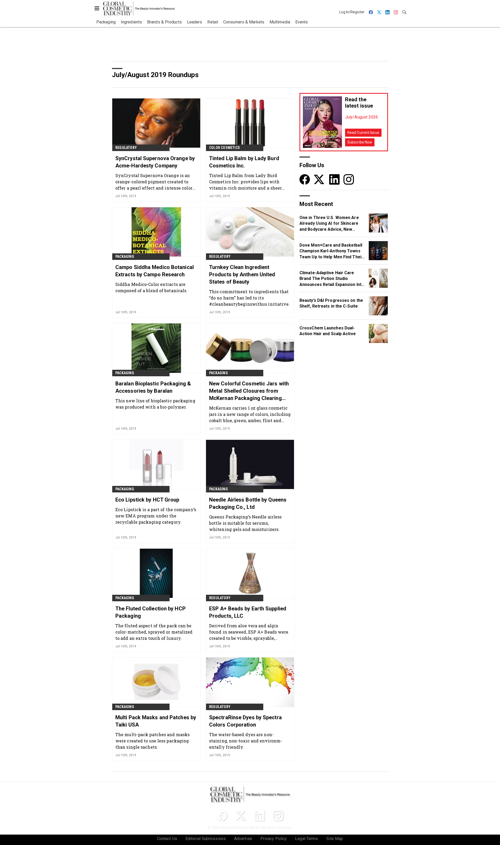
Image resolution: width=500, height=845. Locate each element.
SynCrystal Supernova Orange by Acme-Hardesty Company (155, 162)
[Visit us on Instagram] (348, 179)
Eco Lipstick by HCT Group (147, 500)
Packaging (124, 256)
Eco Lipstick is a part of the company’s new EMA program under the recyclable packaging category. (155, 516)
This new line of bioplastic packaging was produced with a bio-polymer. (155, 404)
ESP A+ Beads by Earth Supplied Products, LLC (247, 612)
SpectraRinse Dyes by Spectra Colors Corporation (245, 721)
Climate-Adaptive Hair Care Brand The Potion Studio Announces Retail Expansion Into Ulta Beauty (331, 278)
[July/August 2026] (322, 122)
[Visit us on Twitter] (319, 179)
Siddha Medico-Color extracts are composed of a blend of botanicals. (151, 287)
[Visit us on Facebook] (304, 179)
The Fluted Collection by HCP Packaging (150, 612)
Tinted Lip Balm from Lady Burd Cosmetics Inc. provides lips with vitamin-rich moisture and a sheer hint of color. (245, 182)
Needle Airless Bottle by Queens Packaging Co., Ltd (247, 503)
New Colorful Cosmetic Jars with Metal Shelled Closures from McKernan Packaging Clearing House (249, 391)
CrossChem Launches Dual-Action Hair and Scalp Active (327, 331)
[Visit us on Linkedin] (334, 179)
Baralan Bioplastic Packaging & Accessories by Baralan (153, 387)
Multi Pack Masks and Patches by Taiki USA (155, 721)
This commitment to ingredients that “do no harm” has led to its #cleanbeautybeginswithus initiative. (249, 298)
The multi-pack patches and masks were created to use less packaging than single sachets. (152, 741)
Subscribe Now (359, 142)
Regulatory (126, 148)
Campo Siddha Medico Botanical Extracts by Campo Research (154, 271)
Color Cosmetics (224, 148)
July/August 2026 (361, 117)
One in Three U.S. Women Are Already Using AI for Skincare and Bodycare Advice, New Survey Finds (329, 223)
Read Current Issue (363, 132)
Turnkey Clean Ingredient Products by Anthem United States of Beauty (242, 274)
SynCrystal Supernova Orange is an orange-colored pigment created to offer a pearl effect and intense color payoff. (153, 182)
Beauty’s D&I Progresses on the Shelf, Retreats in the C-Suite (331, 303)
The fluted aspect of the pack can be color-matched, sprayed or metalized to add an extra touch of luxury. (154, 632)
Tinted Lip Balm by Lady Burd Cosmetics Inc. (244, 162)
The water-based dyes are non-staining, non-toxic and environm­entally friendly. (245, 741)
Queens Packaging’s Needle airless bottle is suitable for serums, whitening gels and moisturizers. (245, 523)
